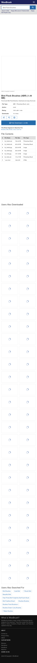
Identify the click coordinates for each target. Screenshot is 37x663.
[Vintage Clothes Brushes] (27, 578)
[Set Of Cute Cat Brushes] (27, 288)
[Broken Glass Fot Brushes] (27, 377)
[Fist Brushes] (27, 553)
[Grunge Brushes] (9, 251)
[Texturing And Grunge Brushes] (27, 339)
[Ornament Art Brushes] (9, 465)
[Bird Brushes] (9, 276)
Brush (10, 129)
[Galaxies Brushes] (27, 389)
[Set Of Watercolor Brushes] (9, 238)
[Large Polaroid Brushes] (27, 213)
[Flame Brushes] (9, 288)
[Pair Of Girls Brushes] (27, 301)
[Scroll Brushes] (27, 326)
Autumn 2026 (5, 11)
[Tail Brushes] (9, 515)
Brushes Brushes (23, 601)
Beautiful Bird (7, 594)
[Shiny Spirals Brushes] (9, 339)
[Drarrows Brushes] (27, 414)
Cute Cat (18, 129)
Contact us (4, 633)
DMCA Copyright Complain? (8, 91)
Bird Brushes (7, 591)
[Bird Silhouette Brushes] (9, 301)
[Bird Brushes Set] (9, 414)
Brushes (3, 129)
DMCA (3, 638)
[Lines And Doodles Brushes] (9, 364)
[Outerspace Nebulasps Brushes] (9, 578)
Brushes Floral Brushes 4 (10, 604)
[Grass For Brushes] (27, 477)
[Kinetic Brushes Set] (27, 251)
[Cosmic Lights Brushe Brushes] (9, 389)
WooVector (4, 645)
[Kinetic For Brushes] (27, 226)
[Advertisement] (18, 35)
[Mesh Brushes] (27, 515)
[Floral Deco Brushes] (9, 377)
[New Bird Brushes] (27, 351)
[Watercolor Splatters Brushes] (27, 565)
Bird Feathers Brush (9, 601)
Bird (7, 129)
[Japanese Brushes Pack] (9, 226)
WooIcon (3, 643)
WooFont (3, 649)
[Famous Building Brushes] (9, 402)
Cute (14, 129)
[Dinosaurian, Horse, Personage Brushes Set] (27, 540)
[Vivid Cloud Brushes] (27, 314)
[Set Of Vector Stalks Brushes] (9, 553)
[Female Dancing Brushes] (9, 565)
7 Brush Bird (27, 591)
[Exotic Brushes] (27, 427)
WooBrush (6, 2)
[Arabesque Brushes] (27, 452)
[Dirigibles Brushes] (9, 452)
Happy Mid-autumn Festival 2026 (20, 11)
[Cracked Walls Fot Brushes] (27, 402)
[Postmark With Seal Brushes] (9, 314)
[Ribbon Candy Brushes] (27, 263)
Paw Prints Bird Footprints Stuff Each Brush (16, 598)
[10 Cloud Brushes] (9, 540)
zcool (14, 107)
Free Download (19, 123)
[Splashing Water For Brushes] (27, 502)
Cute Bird (17, 591)
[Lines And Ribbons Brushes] (9, 490)
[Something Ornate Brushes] (9, 439)
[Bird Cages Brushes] (27, 276)
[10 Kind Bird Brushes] (27, 364)
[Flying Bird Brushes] (27, 238)
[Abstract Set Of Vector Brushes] (9, 502)
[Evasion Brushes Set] (27, 465)
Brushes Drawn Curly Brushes (12, 608)
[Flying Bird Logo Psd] (9, 427)
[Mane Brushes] (9, 528)
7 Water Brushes (8, 611)
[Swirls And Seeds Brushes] (9, 213)
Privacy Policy (5, 635)
